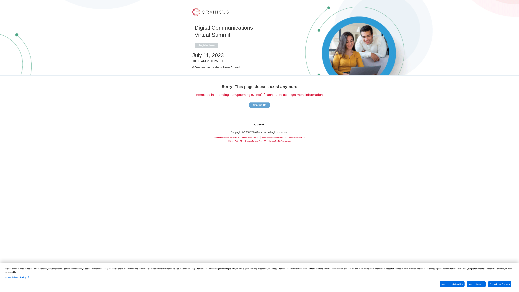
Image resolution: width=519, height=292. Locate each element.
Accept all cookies (476, 284)
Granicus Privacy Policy (254, 141)
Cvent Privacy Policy (16, 277)
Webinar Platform (295, 138)
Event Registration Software (272, 138)
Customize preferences (500, 284)
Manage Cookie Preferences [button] (280, 141)
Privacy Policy (233, 141)
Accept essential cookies (452, 284)
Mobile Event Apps (249, 138)
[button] (235, 67)
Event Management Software (225, 138)
